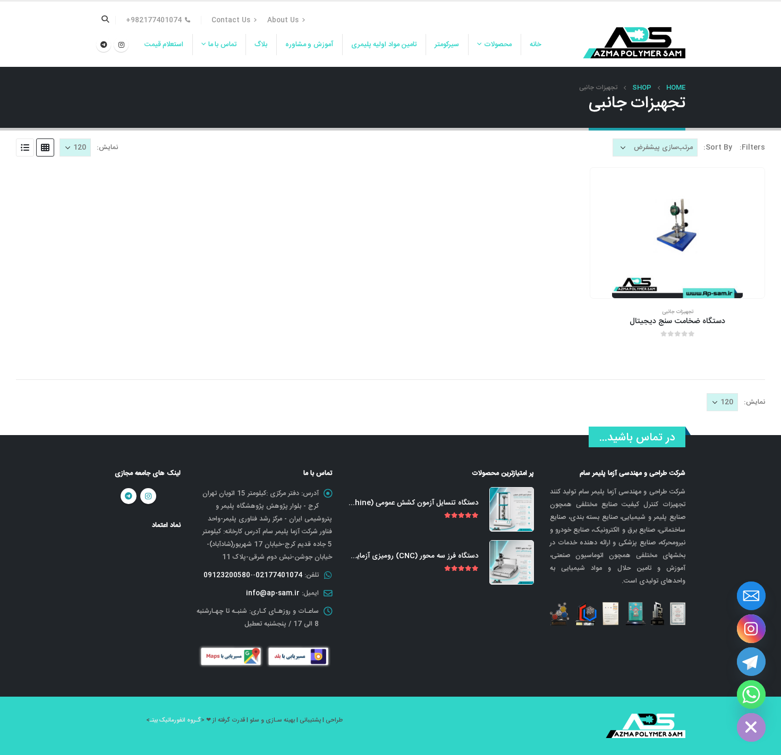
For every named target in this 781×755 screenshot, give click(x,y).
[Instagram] (121, 44)
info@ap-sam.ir (273, 593)
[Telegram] (103, 44)
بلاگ (260, 44)
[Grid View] (45, 147)
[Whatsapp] (751, 694)
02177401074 (279, 575)
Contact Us (230, 20)
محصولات (498, 44)
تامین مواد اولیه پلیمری (384, 44)
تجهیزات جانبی (677, 311)
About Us (283, 20)
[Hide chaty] (751, 727)
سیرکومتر (447, 44)
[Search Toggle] (105, 20)
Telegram (129, 496)
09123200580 (226, 575)
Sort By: (717, 147)
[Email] (751, 596)
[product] (677, 233)
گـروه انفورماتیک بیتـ (175, 720)
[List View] (25, 147)
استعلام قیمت (164, 44)
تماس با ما (222, 44)
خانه (535, 44)
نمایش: (107, 147)
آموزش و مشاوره (309, 44)
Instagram (148, 496)
